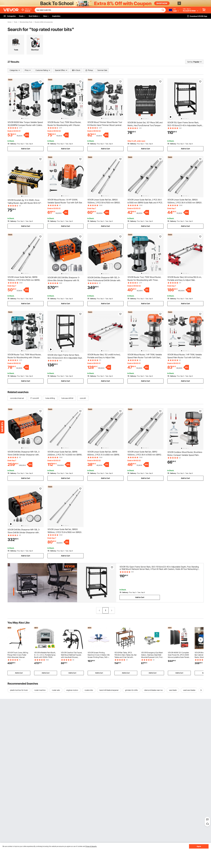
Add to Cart (25, 149)
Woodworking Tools (26, 22)
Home (9, 22)
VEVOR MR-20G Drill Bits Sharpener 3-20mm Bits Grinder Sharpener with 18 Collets (63, 280)
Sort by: (190, 62)
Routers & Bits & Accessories (44, 22)
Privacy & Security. (91, 846)
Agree (199, 846)
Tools (15, 22)
